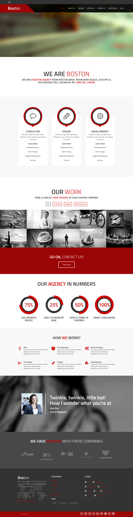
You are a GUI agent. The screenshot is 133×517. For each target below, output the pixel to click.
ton (14, 8)
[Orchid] (96, 491)
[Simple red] (89, 496)
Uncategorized (56, 494)
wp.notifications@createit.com (27, 501)
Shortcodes (112, 8)
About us (71, 8)
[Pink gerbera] (102, 487)
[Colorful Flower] (98, 482)
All (48, 204)
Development (80, 204)
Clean (54, 503)
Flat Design (63, 503)
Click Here (67, 264)
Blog (122, 8)
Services (81, 8)
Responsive (74, 503)
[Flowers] (88, 482)
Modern (54, 485)
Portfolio (90, 8)
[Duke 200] (89, 491)
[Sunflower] (98, 496)
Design (68, 204)
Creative (57, 204)
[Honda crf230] (105, 491)
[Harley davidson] (91, 487)
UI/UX (53, 490)
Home (63, 8)
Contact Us (101, 8)
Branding (54, 480)
